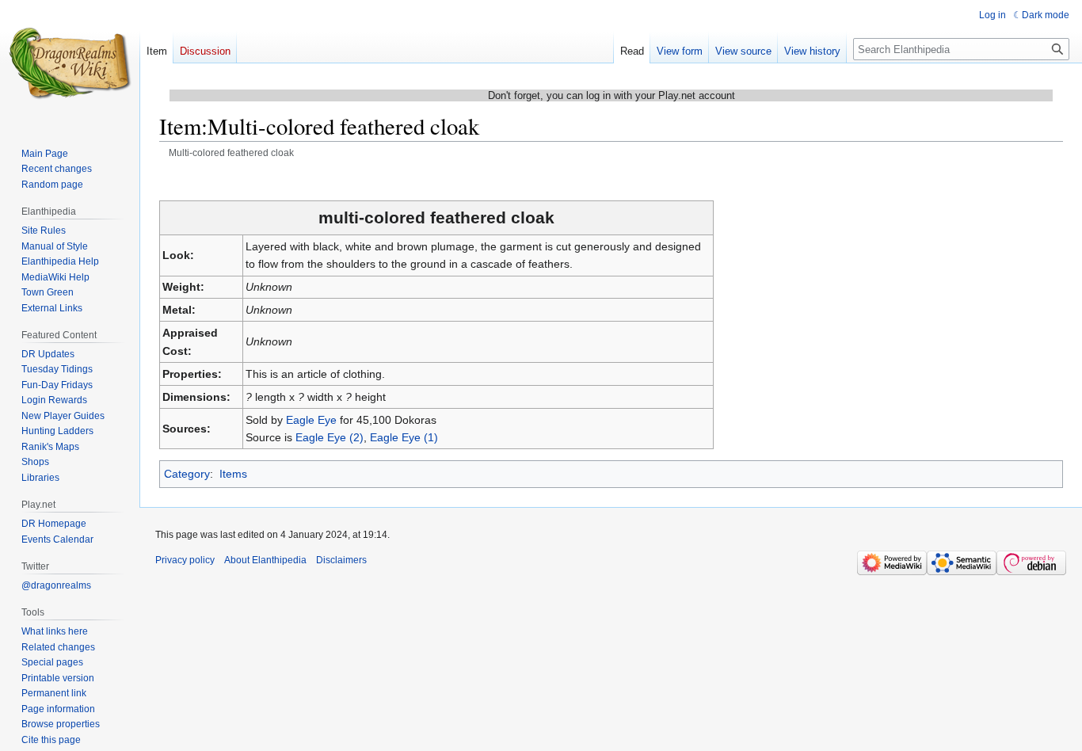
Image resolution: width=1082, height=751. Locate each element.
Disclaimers (341, 560)
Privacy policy (185, 560)
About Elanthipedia (265, 560)
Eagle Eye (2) (329, 437)
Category (187, 473)
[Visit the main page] (69, 63)
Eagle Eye (311, 420)
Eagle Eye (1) (404, 437)
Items (233, 473)
